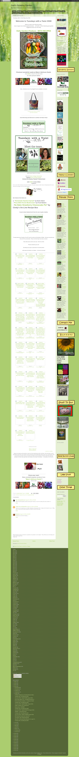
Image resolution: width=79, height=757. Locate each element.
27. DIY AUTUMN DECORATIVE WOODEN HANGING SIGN (40, 382)
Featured (21, 494)
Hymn (14, 625)
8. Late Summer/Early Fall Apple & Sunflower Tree (30, 293)
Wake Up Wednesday (17, 666)
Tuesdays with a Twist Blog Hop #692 (64, 240)
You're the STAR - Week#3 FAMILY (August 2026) (60, 504)
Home (14, 11)
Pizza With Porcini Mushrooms (24, 202)
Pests (14, 637)
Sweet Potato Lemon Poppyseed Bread (64, 205)
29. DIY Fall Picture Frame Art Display (30, 396)
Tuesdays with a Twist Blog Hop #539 (22, 702)
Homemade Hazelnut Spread (24, 201)
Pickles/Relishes (16, 638)
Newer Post (16, 541)
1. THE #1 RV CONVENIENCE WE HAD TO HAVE (20, 264)
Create (14, 596)
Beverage (14, 583)
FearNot (14, 603)
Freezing (14, 607)
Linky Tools (47, 451)
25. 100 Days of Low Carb (20, 381)
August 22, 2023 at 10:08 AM (32, 506)
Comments (16, 676)
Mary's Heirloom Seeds (33, 479)
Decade (14, 597)
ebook (14, 600)
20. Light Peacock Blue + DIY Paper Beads (30, 352)
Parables (14, 636)
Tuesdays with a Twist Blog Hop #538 (22, 708)
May (16, 725)
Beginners (15, 582)
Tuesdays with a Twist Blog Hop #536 (22, 720)
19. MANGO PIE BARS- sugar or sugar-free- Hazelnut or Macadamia (19, 352)
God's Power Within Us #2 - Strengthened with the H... (25, 699)
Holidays (14, 622)
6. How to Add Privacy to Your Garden (40, 278)
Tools (14, 659)
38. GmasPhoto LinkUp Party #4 (30, 440)
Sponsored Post (16, 648)
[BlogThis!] (34, 493)
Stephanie (18, 514)
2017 (14, 559)
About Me (19, 11)
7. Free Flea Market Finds (20, 293)
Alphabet (14, 578)
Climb (14, 592)
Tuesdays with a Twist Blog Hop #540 (22, 696)
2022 (15, 733)
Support (58, 11)
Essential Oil (15, 601)
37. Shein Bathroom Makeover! (19, 440)
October (16, 690)
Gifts (14, 612)
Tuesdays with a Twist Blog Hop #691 (64, 298)
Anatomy (14, 579)
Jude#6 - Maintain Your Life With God (22, 705)
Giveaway (14, 614)
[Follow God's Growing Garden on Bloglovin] (62, 192)
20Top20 (14, 572)
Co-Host (17, 494)
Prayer (24, 11)
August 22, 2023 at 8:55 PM (25, 514)
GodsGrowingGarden (34, 112)
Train (14, 660)
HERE (28, 73)
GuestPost (15, 616)
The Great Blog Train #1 (64, 262)
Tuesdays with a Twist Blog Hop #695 (61, 501)
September (17, 692)
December (17, 687)
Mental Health (15, 629)
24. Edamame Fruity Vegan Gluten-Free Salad (40, 367)
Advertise (53, 11)
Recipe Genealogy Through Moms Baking (64, 217)
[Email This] (33, 493)
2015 (14, 556)
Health (14, 619)
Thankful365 (15, 656)
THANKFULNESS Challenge (36, 13)
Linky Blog (51, 451)
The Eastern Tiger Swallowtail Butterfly (22, 717)
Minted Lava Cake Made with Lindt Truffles (64, 310)
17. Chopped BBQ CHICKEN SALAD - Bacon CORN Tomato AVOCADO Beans (30, 337)
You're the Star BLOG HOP (33, 11)
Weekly (14, 667)
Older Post (52, 541)
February (17, 730)
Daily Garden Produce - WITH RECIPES (33, 31)
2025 (14, 570)
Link (26, 494)
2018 (14, 560)
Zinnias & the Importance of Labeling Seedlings (64, 286)
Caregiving (15, 589)
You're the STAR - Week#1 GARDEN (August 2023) (24, 714)
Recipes (14, 641)
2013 (14, 553)
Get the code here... (32, 450)
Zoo (13, 670)
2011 (14, 550)
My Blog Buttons (16, 13)
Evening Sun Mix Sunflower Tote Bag (34, 111)
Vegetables (15, 663)
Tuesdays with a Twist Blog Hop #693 (64, 274)
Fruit (14, 608)
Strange (14, 651)
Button (14, 585)
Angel (14, 581)
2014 (15, 745)
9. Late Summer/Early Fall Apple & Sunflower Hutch (40, 293)
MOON (14, 633)
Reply (17, 503)
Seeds (14, 644)
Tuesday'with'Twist (30, 494)
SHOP (14, 645)
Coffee (14, 594)
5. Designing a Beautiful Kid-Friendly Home (30, 279)
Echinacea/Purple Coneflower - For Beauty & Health (24, 700)
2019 (14, 561)
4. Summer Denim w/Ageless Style (20, 278)
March (16, 728)
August (16, 693)
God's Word (47, 11)
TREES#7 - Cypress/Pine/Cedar (21, 711)
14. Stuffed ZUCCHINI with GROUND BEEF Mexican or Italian (30, 323)
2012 (14, 552)
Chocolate (15, 590)
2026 (14, 571)
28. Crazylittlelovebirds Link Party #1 (20, 396)
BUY (14, 586)
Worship (41, 11)
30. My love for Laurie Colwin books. (40, 396)
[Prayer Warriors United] (63, 395)
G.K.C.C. (27, 13)
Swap (63, 11)
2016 (14, 557)
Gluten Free (15, 615)
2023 (14, 567)
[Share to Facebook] (36, 493)
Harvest (14, 618)
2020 (14, 563)
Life (13, 626)
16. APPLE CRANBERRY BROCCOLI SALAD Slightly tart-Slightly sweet (20, 337)
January (16, 731)
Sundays (14, 652)
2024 (14, 568)
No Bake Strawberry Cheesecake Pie (30, 205)
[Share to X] (35, 493)
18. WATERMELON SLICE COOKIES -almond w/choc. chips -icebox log (40, 337)
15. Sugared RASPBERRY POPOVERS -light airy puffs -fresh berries (40, 323)
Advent (14, 574)
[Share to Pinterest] (38, 493)
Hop (24, 494)
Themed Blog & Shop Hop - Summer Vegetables (64, 252)
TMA (14, 658)
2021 (14, 564)
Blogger (40, 754)
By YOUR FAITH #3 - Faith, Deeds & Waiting (61, 44)
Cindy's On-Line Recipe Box (21, 506)
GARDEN (14, 611)
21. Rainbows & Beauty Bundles (40, 352)
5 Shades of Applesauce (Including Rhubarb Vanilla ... (24, 694)
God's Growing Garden (21, 5)
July (16, 722)
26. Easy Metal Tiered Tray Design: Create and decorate (30, 382)
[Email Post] (31, 493)
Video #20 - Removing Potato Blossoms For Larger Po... (25, 719)
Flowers (14, 605)
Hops (22, 13)
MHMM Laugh (15, 630)
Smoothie (14, 647)
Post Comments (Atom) (22, 543)
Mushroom (15, 634)
